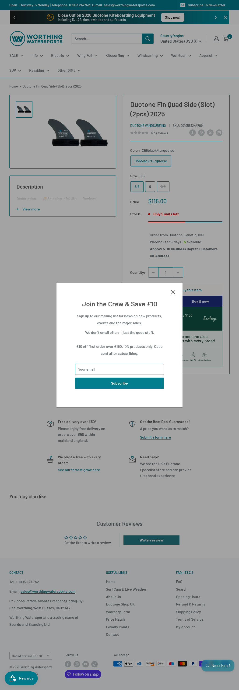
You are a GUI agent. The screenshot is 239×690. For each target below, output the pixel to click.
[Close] (173, 291)
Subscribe (119, 383)
